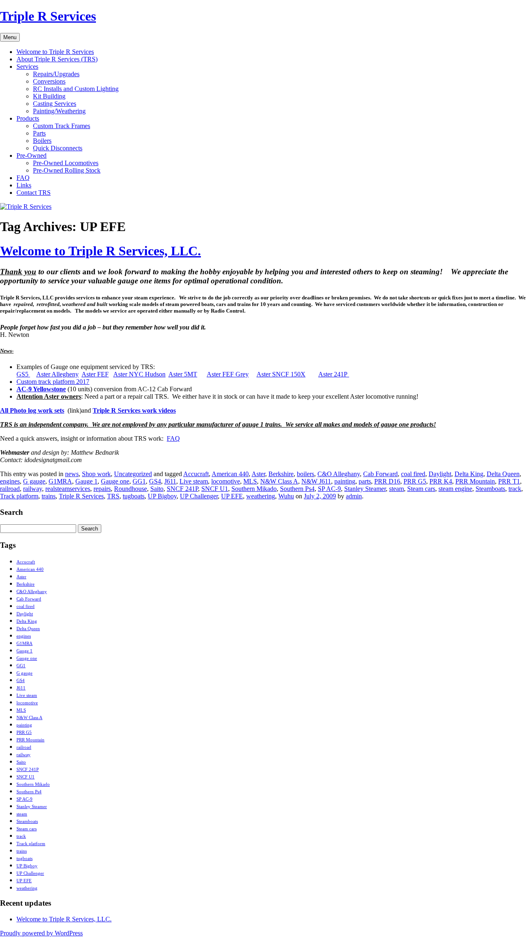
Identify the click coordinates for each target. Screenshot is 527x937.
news (72, 473)
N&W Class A (279, 481)
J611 (170, 481)
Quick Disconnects (57, 148)
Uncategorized (133, 473)
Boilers (42, 140)
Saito (156, 488)
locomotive (225, 481)
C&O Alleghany (338, 473)
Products (27, 118)
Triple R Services (48, 16)
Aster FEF (95, 374)
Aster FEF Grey (228, 374)
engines (10, 481)
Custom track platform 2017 (52, 381)
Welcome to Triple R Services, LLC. (100, 250)
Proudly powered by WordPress (41, 933)
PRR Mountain (475, 481)
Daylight (440, 473)
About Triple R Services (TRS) (57, 59)
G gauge (34, 481)
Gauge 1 (86, 481)
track (514, 488)
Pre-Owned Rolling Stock (66, 170)
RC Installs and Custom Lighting (76, 88)
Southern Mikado (254, 488)
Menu (9, 37)
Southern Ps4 (297, 488)
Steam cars (421, 488)
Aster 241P (333, 374)
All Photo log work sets (32, 410)
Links (23, 185)
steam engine (455, 488)
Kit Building (49, 96)
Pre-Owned (31, 155)
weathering (260, 496)
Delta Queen (503, 473)
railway (32, 488)
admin (354, 496)
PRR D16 (387, 481)
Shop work (96, 473)
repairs (102, 488)
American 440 (230, 473)
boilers (305, 473)
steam (396, 488)
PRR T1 (509, 481)
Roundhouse (130, 488)
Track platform (19, 496)
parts (365, 481)
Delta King (469, 473)
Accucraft (196, 473)
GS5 (23, 374)
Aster (258, 473)
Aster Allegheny (57, 374)
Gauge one (115, 481)
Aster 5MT (182, 374)
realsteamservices (67, 488)
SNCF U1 (214, 488)
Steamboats (490, 488)
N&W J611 (316, 481)
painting (344, 481)
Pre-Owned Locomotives (65, 162)
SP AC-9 (329, 488)
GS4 (155, 481)
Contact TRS (33, 192)
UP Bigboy (162, 496)
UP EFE (232, 496)
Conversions (49, 81)
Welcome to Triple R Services (55, 51)
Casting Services (54, 103)
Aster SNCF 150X (281, 374)
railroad (10, 488)
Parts (39, 133)
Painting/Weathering (59, 110)
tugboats (134, 496)
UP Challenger (199, 496)
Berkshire (281, 473)
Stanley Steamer (365, 488)
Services (27, 66)
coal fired (413, 473)
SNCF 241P (182, 488)
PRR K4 (440, 481)
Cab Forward (380, 473)
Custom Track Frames (61, 125)
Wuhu (286, 496)
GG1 (139, 481)
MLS (250, 481)
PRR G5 (414, 481)
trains (49, 496)
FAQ (23, 177)
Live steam (194, 481)
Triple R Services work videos (134, 410)
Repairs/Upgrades (56, 73)
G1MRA (60, 481)
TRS (113, 496)
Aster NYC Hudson (139, 374)
